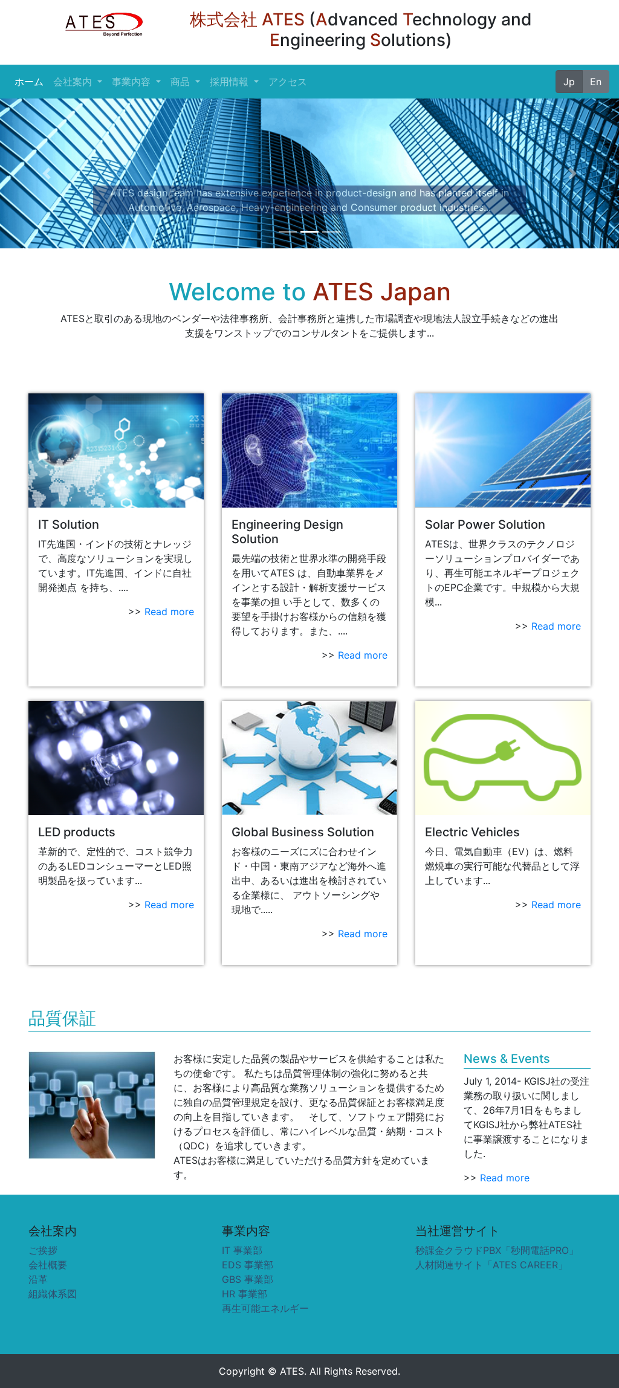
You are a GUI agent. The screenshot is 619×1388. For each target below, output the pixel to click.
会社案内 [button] (74, 82)
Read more (169, 611)
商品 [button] (181, 82)
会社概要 (47, 1265)
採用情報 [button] (230, 82)
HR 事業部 (244, 1294)
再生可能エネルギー (265, 1308)
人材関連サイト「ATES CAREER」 (491, 1265)
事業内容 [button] (133, 82)
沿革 (38, 1279)
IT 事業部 (242, 1250)
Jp (569, 82)
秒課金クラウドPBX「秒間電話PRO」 (496, 1250)
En (595, 82)
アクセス (287, 82)
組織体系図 (52, 1294)
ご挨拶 (42, 1250)
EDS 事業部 (247, 1265)
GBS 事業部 (247, 1279)
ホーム (31, 82)
